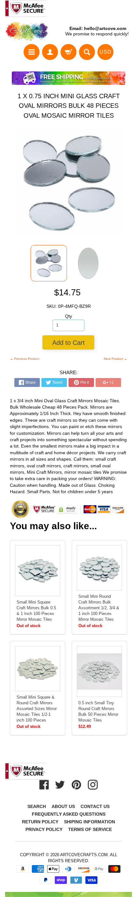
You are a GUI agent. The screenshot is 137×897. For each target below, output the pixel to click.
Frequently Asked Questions (68, 814)
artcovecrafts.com (84, 854)
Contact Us (95, 806)
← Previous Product (24, 358)
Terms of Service (90, 829)
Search (36, 806)
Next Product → (115, 358)
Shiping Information (89, 821)
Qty (68, 316)
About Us (63, 806)
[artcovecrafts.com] (27, 31)
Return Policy (40, 821)
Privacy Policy (43, 829)
